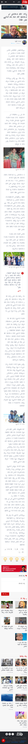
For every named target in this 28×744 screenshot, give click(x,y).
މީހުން (16, 549)
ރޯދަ (21, 549)
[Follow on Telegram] (7, 734)
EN (6, 2)
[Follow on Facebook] (13, 734)
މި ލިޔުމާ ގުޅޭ (24, 598)
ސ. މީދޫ (20, 552)
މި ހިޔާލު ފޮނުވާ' (5, 594)
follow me (18, 43)
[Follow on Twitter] (10, 734)
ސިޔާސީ (19, 2)
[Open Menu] (2, 2)
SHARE (3, 741)
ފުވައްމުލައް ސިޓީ (8, 549)
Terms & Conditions (14, 742)
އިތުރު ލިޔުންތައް (23, 656)
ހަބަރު (14, 2)
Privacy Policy (21, 742)
